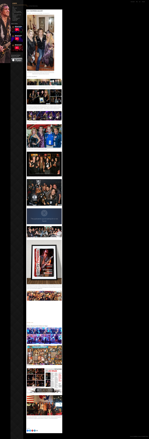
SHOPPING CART (14, 20)
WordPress (135, 436)
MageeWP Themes (145, 436)
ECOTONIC (13, 9)
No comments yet (46, 13)
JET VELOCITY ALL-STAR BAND (16, 11)
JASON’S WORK (14, 8)
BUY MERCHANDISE (15, 19)
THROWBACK (14, 17)
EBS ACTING (14, 10)
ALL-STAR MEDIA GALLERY (16, 18)
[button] (40, 43)
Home (27, 6)
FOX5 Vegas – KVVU (30, 322)
